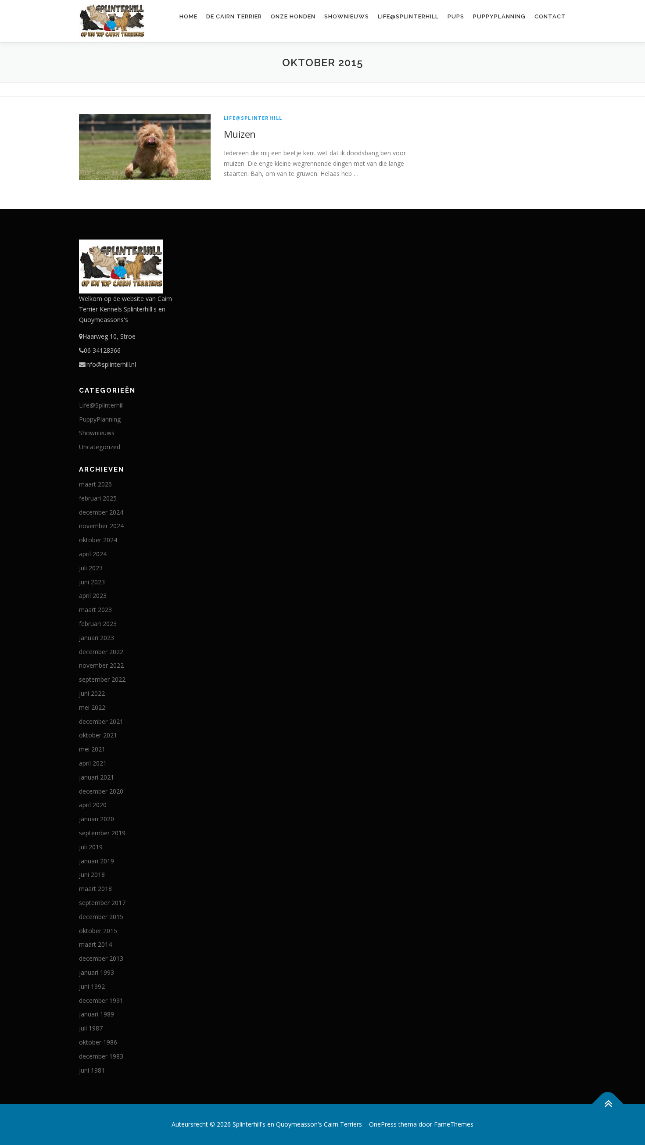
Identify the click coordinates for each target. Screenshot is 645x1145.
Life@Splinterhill (408, 16)
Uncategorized (99, 447)
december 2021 (101, 721)
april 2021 (93, 763)
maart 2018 (95, 888)
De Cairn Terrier (234, 16)
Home (188, 16)
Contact (550, 16)
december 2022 (101, 652)
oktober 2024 (98, 540)
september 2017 (102, 902)
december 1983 (101, 1056)
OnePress (383, 1124)
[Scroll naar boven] (608, 1104)
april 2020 (93, 805)
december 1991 (101, 1000)
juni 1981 (92, 1070)
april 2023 (93, 595)
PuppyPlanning (499, 16)
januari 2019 (96, 861)
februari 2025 (98, 498)
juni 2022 (92, 693)
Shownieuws (346, 16)
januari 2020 (96, 819)
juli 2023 (91, 568)
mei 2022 (92, 707)
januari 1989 (96, 1014)
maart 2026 (95, 484)
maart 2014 (95, 944)
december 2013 (101, 958)
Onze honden (293, 16)
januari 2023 (96, 637)
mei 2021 (92, 749)
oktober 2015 (98, 931)
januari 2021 (96, 777)
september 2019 (102, 833)
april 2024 (93, 554)
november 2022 (101, 665)
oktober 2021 (98, 735)
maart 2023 (95, 609)
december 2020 (101, 791)
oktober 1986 (98, 1042)
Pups (456, 16)
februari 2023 (98, 623)
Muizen (239, 133)
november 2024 (101, 526)
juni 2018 (92, 874)
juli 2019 (91, 847)
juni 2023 (92, 582)
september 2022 (102, 679)
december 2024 (101, 512)
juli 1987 (91, 1028)
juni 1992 (92, 986)
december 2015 (101, 916)
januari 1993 (96, 972)
